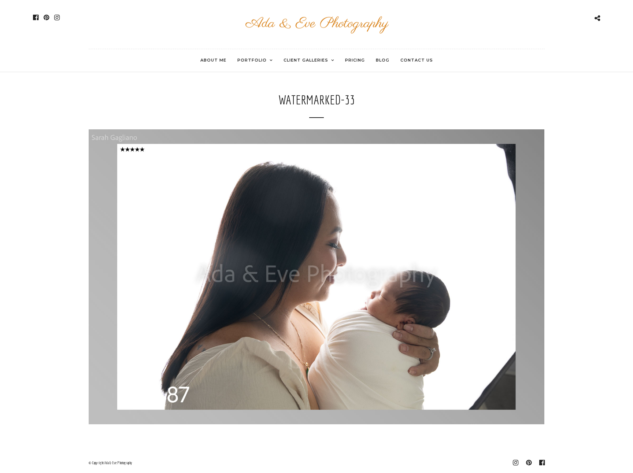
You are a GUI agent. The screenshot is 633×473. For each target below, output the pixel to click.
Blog (382, 60)
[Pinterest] (46, 17)
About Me (213, 60)
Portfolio (252, 60)
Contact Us (416, 60)
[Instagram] (57, 17)
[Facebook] (35, 17)
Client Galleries (306, 60)
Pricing (355, 60)
